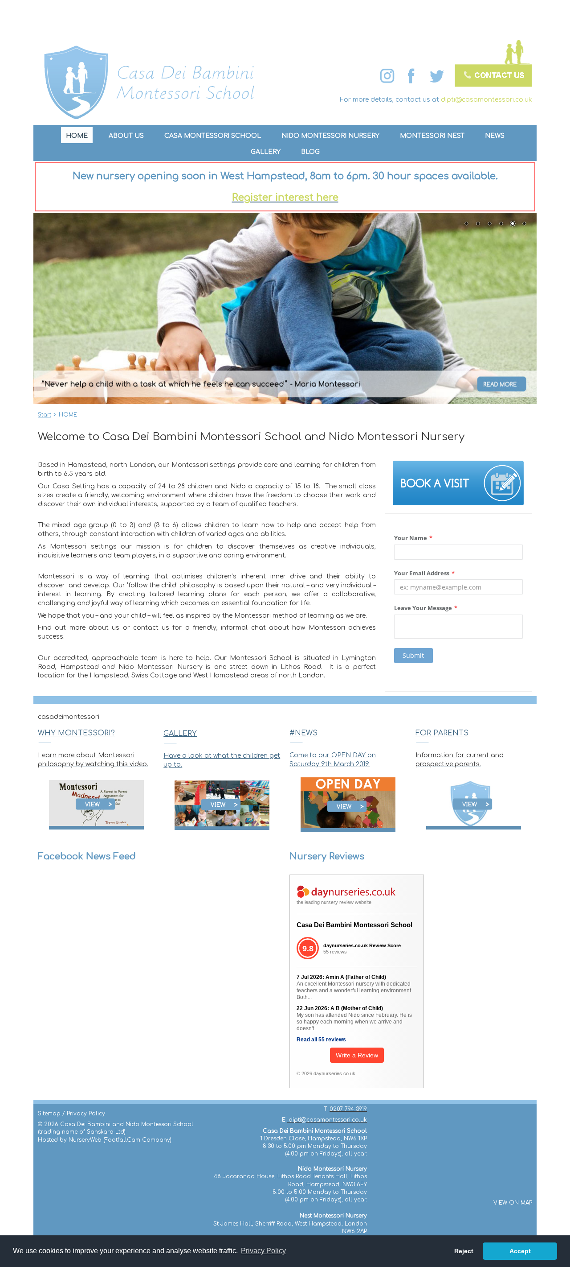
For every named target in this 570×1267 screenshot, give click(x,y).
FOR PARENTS (441, 733)
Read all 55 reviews (321, 1039)
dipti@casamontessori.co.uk (486, 99)
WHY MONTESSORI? (76, 733)
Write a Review (357, 1055)
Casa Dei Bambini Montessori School (354, 925)
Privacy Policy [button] (263, 1251)
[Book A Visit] (458, 483)
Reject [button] (463, 1251)
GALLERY (180, 734)
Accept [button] (520, 1251)
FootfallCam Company (137, 1140)
